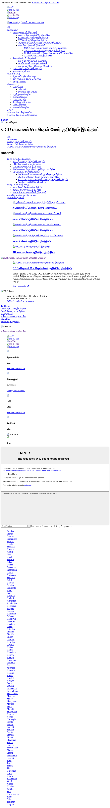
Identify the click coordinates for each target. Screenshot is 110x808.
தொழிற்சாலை (19, 81)
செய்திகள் (6, 319)
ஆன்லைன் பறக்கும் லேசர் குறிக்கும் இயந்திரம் (40, 43)
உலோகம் (22, 89)
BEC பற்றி (5, 306)
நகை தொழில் (19, 99)
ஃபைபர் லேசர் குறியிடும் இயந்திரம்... (33, 219)
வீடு (8, 27)
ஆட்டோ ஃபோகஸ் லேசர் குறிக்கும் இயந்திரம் (44, 50)
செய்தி (10, 110)
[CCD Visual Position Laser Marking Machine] (38, 262)
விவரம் (26, 286)
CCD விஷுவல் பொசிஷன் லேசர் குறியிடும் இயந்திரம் (48, 53)
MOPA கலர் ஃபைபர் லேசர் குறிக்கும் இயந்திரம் (45, 48)
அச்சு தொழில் (19, 104)
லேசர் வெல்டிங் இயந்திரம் (24, 58)
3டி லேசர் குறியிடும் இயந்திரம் (38, 55)
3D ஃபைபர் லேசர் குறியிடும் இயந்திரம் (34, 252)
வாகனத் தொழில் (21, 107)
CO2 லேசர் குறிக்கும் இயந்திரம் (33, 37)
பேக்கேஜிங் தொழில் (22, 102)
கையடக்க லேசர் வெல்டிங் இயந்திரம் (35, 66)
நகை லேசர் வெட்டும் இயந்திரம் (27, 68)
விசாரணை (18, 286)
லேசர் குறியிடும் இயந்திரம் (25, 32)
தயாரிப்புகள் (12, 30)
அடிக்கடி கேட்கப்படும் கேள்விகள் (22, 115)
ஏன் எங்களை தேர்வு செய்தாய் (27, 79)
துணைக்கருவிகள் (21, 71)
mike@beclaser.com (16, 390)
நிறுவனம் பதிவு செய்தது (24, 76)
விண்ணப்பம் (12, 84)
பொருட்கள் (18, 86)
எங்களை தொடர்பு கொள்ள (19, 112)
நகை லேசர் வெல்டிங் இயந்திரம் (32, 61)
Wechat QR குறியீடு (10, 321)
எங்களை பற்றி (13, 73)
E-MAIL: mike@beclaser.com (45, 2)
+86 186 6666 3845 (16, 368)
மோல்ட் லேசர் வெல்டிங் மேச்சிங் (32, 63)
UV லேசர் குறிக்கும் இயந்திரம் (32, 40)
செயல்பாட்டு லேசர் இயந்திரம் (31, 45)
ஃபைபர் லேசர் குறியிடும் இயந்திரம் (34, 35)
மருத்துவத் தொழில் (22, 94)
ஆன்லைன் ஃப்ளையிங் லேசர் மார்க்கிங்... (35, 207)
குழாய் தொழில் (20, 97)
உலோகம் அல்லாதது (27, 91)
